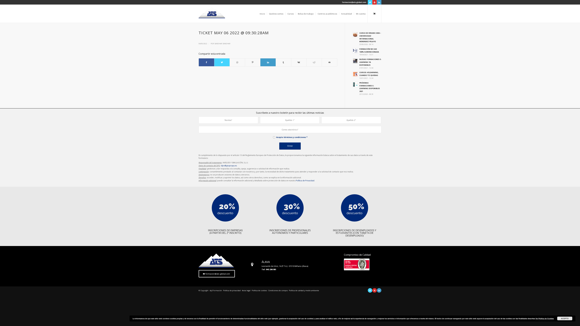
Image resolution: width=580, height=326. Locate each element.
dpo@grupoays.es (229, 165)
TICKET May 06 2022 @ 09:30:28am (234, 32)
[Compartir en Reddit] (314, 62)
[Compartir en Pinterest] (252, 62)
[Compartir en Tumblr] (283, 62)
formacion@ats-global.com (354, 2)
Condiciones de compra (278, 290)
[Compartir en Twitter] (222, 62)
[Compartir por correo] (329, 62)
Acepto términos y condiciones (291, 137)
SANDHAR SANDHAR (222, 44)
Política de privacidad (232, 290)
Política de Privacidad (305, 180)
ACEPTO (565, 318)
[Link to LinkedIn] (379, 2)
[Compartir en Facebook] (206, 62)
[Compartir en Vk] (298, 62)
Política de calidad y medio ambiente (304, 290)
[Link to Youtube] (374, 2)
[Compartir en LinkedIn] (268, 62)
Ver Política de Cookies (544, 318)
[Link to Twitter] (370, 2)
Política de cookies (259, 290)
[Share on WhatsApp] (237, 62)
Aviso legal (246, 290)
